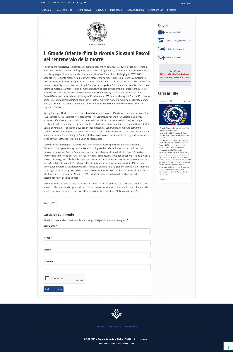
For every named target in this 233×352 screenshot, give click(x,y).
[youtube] (81, 3)
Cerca (187, 100)
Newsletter (45, 2)
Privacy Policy (131, 326)
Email (47, 249)
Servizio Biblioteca (136, 9)
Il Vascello (171, 9)
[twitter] (74, 3)
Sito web (48, 261)
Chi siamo (46, 9)
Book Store (66, 2)
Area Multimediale (172, 32)
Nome (48, 237)
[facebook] (77, 3)
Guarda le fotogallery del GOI (177, 40)
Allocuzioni (101, 9)
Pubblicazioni (116, 9)
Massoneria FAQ (64, 9)
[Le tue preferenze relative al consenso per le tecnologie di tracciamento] (228, 347)
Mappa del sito (114, 326)
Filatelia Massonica (172, 57)
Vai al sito (162, 179)
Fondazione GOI (155, 9)
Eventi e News (84, 9)
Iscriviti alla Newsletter (175, 49)
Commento (50, 225)
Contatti (55, 2)
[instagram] (85, 3)
